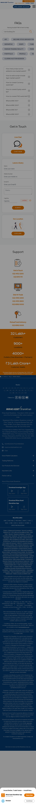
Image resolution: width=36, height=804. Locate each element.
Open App (29, 795)
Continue (29, 801)
